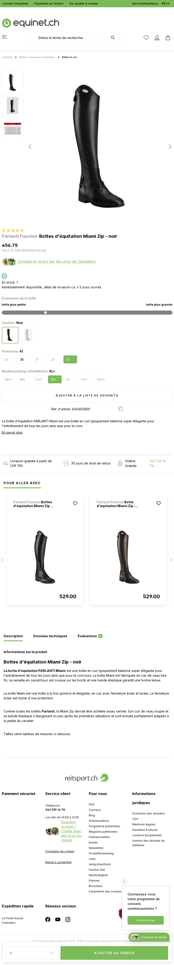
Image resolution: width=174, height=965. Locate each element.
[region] (87, 146)
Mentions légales (143, 824)
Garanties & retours (145, 829)
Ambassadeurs (99, 820)
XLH (38, 379)
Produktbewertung (101, 853)
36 (6, 359)
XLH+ (101, 379)
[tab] (13, 636)
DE (168, 3)
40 (53, 359)
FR (163, 3)
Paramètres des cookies (105, 891)
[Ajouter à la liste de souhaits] (75, 503)
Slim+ (8, 379)
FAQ (91, 804)
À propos (95, 810)
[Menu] (7, 36)
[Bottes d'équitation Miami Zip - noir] (45, 557)
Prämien (94, 880)
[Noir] (10, 335)
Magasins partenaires (103, 831)
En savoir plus (12, 432)
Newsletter (96, 848)
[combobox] (70, 37)
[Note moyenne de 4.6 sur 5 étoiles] (15, 230)
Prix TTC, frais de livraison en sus (24, 250)
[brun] (28, 335)
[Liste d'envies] (146, 37)
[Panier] (166, 37)
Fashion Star (97, 869)
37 (37, 359)
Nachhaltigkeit (98, 875)
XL (68, 379)
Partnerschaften (99, 837)
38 (22, 359)
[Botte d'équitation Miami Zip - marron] (128, 557)
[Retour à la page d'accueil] (30, 23)
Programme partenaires (104, 826)
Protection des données (148, 813)
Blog (92, 815)
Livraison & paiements (147, 835)
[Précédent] (30, 146)
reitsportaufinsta (100, 864)
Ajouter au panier (114, 953)
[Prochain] (168, 146)
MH (22, 379)
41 (67, 359)
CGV (135, 819)
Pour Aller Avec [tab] (22, 483)
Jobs (92, 858)
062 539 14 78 (158, 463)
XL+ (53, 379)
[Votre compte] (157, 37)
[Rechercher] (115, 37)
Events (93, 842)
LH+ (84, 379)
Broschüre (95, 886)
